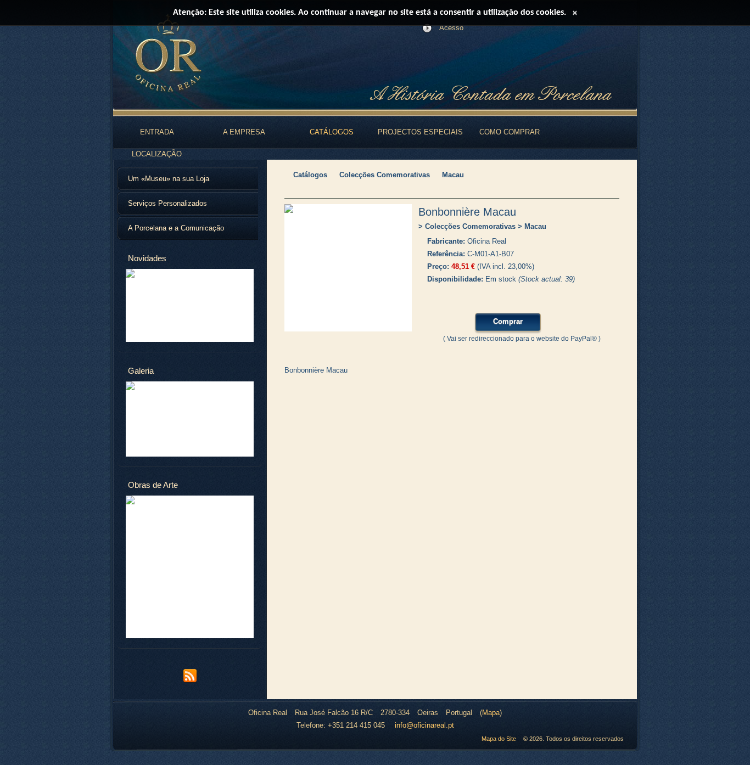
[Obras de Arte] (190, 567)
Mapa (491, 712)
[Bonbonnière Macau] (348, 267)
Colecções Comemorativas (384, 175)
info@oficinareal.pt (424, 725)
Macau (453, 175)
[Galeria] (190, 419)
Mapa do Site (499, 738)
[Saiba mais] (190, 305)
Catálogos (310, 175)
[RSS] (190, 681)
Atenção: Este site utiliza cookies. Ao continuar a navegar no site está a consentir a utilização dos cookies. (369, 12)
